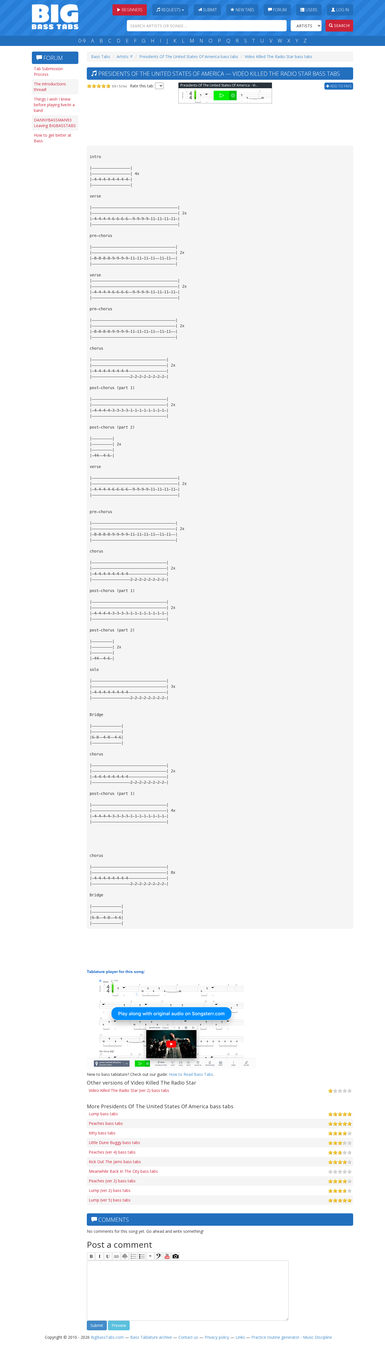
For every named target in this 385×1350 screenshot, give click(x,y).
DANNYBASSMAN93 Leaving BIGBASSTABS (55, 122)
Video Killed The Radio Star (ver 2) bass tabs (129, 1090)
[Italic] (99, 1256)
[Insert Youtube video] (167, 1256)
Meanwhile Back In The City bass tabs (123, 1171)
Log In (342, 9)
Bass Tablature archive (151, 1337)
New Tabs (244, 9)
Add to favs (340, 86)
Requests (171, 9)
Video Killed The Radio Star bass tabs (278, 56)
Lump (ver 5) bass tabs (109, 1200)
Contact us (188, 1337)
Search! (341, 25)
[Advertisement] (54, 233)
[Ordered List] (133, 1256)
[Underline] (108, 1256)
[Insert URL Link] (116, 1256)
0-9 (82, 40)
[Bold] (91, 1256)
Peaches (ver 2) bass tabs (112, 1180)
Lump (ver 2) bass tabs (109, 1190)
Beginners (132, 9)
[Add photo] (176, 1256)
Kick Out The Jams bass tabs (115, 1161)
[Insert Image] (125, 1256)
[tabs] (159, 1256)
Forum (279, 9)
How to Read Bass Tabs (191, 1074)
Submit (209, 9)
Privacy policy (217, 1337)
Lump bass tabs (103, 1113)
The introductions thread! (50, 86)
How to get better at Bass (52, 137)
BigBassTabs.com (107, 1337)
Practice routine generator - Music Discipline (291, 1337)
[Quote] (150, 1256)
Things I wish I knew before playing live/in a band (54, 104)
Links (240, 1337)
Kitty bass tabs (102, 1133)
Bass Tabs (100, 56)
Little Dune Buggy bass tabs (114, 1142)
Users (310, 9)
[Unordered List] (142, 1256)
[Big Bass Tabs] (55, 16)
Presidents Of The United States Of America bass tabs (188, 56)
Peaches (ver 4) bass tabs (112, 1152)
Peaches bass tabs (106, 1123)
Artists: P (125, 56)
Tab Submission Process (48, 71)
